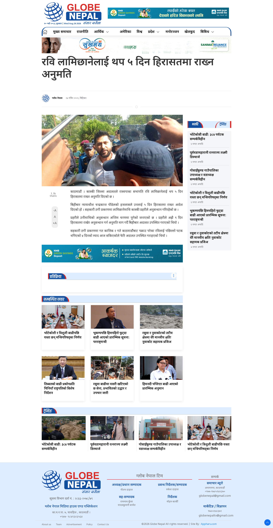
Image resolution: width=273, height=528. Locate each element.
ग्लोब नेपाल (57, 98)
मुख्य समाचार (62, 32)
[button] (267, 522)
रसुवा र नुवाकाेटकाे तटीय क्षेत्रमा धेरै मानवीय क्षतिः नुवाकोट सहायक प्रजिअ (157, 337)
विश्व (139, 32)
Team (59, 524)
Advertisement (74, 524)
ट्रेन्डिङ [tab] (223, 124)
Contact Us (103, 524)
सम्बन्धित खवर (54, 299)
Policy (89, 524)
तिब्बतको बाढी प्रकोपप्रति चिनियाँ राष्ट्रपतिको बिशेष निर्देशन (59, 388)
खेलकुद (190, 32)
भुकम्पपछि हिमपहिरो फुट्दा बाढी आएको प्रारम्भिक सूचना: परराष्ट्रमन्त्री (111, 337)
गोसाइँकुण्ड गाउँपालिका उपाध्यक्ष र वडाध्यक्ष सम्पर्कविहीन (204, 175)
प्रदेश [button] (151, 32)
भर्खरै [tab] (195, 124)
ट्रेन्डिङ (48, 411)
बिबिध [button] (204, 32)
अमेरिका (125, 32)
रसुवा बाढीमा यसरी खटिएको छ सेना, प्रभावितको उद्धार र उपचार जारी (110, 388)
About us (46, 524)
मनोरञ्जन (172, 32)
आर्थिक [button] (99, 32)
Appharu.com (209, 524)
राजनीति (82, 32)
